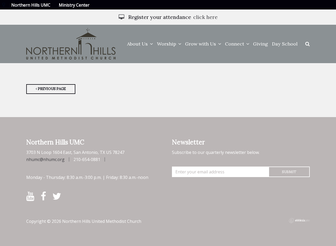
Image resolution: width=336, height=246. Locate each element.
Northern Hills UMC (30, 5)
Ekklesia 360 (299, 220)
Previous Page (51, 89)
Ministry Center (74, 5)
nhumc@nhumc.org (45, 159)
